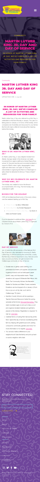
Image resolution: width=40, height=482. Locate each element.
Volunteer (7, 437)
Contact (6, 455)
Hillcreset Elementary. (27, 302)
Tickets (5, 443)
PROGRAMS (6, 447)
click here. (14, 314)
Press (4, 424)
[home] (11, 10)
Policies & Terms (9, 428)
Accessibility (8, 460)
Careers (5, 433)
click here (29, 219)
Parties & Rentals (10, 451)
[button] (35, 10)
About (5, 420)
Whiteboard (5, 475)
